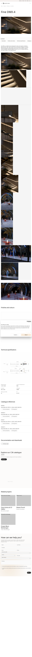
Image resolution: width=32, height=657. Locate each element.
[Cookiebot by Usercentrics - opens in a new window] (27, 321)
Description (4, 40)
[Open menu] (1, 3)
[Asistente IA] (30, 3)
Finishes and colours (11, 40)
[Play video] (16, 291)
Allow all (26, 334)
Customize (15, 334)
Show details (27, 332)
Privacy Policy (25, 566)
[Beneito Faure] (6, 3)
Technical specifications (21, 40)
